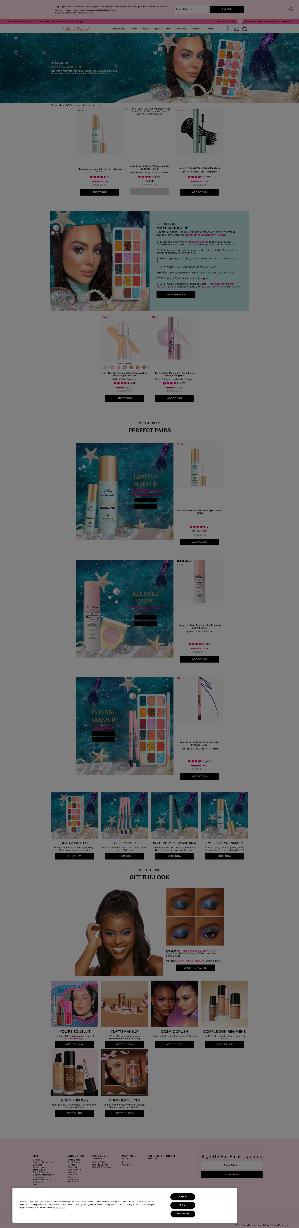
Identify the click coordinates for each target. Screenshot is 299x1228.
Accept (183, 1197)
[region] (124, 1205)
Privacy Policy (59, 1207)
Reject (182, 1205)
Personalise (182, 1214)
